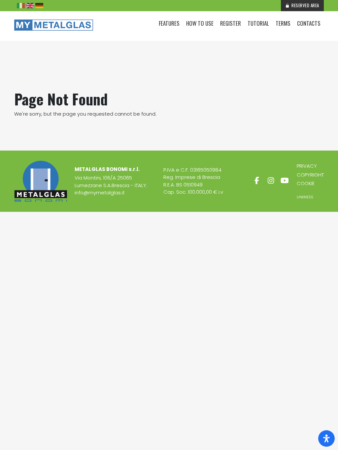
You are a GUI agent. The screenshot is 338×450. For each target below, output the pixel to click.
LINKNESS (305, 197)
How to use (200, 23)
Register (230, 23)
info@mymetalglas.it (100, 192)
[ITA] (21, 5)
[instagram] (270, 181)
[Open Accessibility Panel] (326, 438)
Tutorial (258, 23)
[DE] (39, 5)
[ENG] (30, 5)
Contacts (309, 23)
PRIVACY (307, 165)
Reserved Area (305, 5)
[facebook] (256, 181)
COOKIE (306, 183)
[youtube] (284, 181)
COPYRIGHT (310, 174)
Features (169, 23)
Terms (283, 23)
